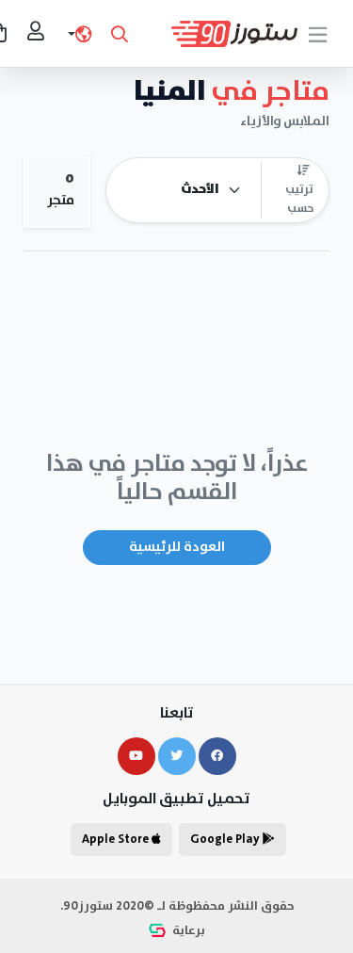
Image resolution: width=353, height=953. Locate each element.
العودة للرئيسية (177, 547)
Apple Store (117, 839)
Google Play (226, 839)
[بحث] (120, 34)
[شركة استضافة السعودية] (159, 931)
